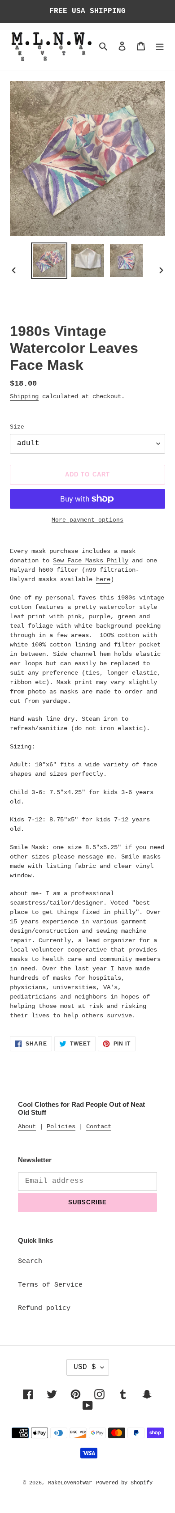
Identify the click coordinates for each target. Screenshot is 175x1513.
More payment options (87, 520)
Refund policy (44, 1308)
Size (17, 427)
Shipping (24, 396)
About (27, 1126)
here (103, 579)
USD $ (85, 1367)
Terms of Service (50, 1285)
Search (30, 1261)
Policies (61, 1126)
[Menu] (159, 46)
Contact (98, 1126)
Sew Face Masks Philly (90, 560)
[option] (49, 260)
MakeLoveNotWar (70, 1483)
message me (96, 856)
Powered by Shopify (124, 1483)
